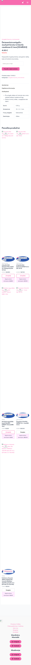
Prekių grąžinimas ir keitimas (15, 626)
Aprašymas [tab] (5, 85)
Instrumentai (15, 39)
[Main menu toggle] (27, 2)
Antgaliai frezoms (7, 39)
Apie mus (15, 628)
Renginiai (15, 630)
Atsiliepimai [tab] (5, 91)
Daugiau (22, 432)
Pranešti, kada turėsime (11, 69)
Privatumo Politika (16, 624)
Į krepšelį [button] (8, 275)
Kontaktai (15, 632)
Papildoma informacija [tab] (8, 88)
